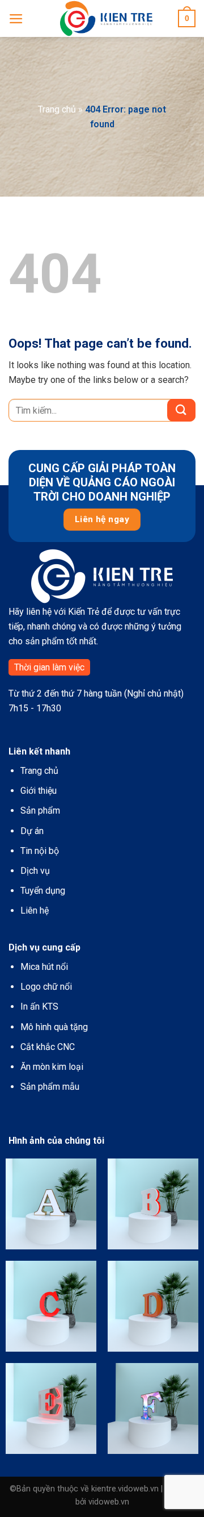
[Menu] (16, 19)
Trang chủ (57, 109)
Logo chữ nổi (46, 986)
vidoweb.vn (108, 1502)
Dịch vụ (35, 870)
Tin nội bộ (39, 850)
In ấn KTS (39, 1006)
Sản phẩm (40, 810)
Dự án (32, 831)
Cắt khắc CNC (47, 1046)
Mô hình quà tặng (54, 1027)
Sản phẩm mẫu (49, 1086)
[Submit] (181, 410)
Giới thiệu (38, 790)
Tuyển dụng (42, 890)
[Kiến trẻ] (106, 18)
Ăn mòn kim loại (51, 1066)
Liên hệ (34, 910)
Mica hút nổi (44, 966)
